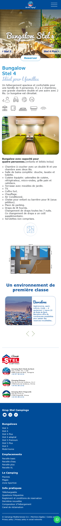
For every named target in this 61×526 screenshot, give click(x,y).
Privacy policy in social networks (28, 519)
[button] (6, 135)
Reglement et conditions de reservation (22, 498)
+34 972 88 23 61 (17, 397)
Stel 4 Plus (51, 51)
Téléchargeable (9, 492)
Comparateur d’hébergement (16, 504)
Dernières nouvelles (12, 501)
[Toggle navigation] (54, 4)
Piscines (6, 477)
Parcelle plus (8, 464)
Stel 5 (5, 446)
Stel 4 (5, 431)
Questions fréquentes (12, 495)
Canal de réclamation (12, 507)
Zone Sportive (9, 483)
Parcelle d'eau (9, 461)
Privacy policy (7, 519)
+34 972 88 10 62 (17, 385)
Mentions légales (38, 517)
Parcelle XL (7, 467)
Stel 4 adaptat (9, 437)
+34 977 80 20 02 (17, 374)
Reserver (30, 58)
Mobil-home (8, 449)
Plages (5, 480)
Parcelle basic (8, 458)
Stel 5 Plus (7, 443)
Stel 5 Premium (10, 440)
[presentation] (28, 333)
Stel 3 (7, 51)
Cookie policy (52, 517)
